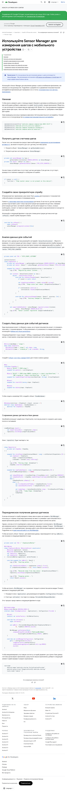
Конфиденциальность (30, 719)
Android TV (48, 719)
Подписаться (25, 783)
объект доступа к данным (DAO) (19, 358)
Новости (4, 720)
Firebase (4, 767)
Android (4, 709)
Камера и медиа (28, 716)
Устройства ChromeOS (51, 713)
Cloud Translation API (37, 26)
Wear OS (47, 710)
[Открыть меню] (3, 2)
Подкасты (5, 726)
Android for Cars (50, 716)
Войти (63, 2)
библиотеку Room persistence (20, 331)
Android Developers (7, 32)
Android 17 (5, 733)
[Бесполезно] (63, 32)
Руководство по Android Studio (32, 735)
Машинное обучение (30, 710)
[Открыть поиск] (41, 2)
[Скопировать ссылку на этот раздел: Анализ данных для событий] (33, 237)
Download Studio (28, 743)
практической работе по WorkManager (26, 530)
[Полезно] (61, 32)
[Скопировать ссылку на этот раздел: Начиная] (12, 99)
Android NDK (27, 746)
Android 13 (5, 745)
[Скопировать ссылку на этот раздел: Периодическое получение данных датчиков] (50, 513)
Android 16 (5, 736)
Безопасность (6, 715)
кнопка (37, 196)
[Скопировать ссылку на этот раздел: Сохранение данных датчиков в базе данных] (40, 416)
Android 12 (5, 747)
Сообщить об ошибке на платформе (52, 734)
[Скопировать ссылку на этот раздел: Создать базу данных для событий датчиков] (50, 324)
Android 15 (5, 739)
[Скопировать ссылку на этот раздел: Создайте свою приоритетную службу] (44, 192)
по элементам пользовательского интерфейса (38, 117)
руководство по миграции (36, 16)
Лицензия (19, 779)
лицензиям (38, 688)
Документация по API (30, 741)
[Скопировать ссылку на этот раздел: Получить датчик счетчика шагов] (38, 139)
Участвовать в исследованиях (53, 745)
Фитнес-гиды (8, 34)
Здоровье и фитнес (29, 713)
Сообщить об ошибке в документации (51, 738)
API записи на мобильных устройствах (47, 77)
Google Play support (50, 742)
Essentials (17, 32)
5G (24, 721)
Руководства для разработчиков (33, 738)
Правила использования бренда (33, 779)
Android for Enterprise (8, 712)
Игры (25, 707)
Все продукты (6, 773)
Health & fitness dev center (13, 7)
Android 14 (5, 742)
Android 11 (5, 750)
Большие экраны (50, 707)
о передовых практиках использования (21, 202)
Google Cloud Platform (8, 770)
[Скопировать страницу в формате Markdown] (28, 49)
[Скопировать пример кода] (64, 122)
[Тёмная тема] (62, 122)
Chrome (4, 764)
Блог (3, 723)
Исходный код (6, 718)
